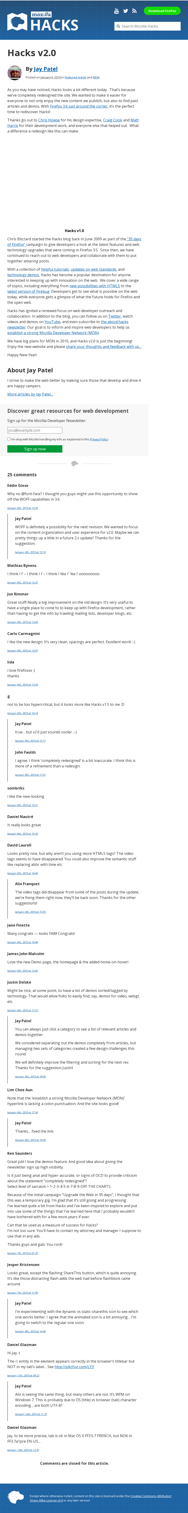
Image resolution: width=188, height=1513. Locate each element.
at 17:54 (22, 1112)
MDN (96, 77)
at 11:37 (31, 1414)
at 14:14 (22, 713)
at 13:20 (22, 508)
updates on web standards (93, 269)
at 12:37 (23, 1450)
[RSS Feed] (134, 11)
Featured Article (75, 77)
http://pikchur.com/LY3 (74, 1366)
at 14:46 (30, 1331)
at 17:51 (30, 774)
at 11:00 (22, 1292)
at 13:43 (22, 622)
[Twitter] (125, 11)
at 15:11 (30, 740)
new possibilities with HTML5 (94, 285)
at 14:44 (22, 873)
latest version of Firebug (28, 291)
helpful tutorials (55, 269)
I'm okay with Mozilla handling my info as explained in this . (60, 439)
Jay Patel (46, 68)
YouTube (52, 321)
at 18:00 (30, 1140)
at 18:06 (30, 1076)
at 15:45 (22, 970)
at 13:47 (22, 650)
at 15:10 (30, 552)
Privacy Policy (99, 439)
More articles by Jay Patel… (30, 394)
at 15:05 (30, 911)
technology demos (23, 274)
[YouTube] (116, 11)
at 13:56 (22, 684)
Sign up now (35, 448)
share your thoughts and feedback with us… (103, 346)
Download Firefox (162, 11)
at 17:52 (22, 1010)
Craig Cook (112, 120)
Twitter (114, 316)
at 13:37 (22, 582)
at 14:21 (22, 805)
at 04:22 (23, 1375)
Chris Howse (49, 120)
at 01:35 (22, 1253)
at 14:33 (22, 833)
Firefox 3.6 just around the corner (79, 106)
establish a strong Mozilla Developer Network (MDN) (53, 332)
